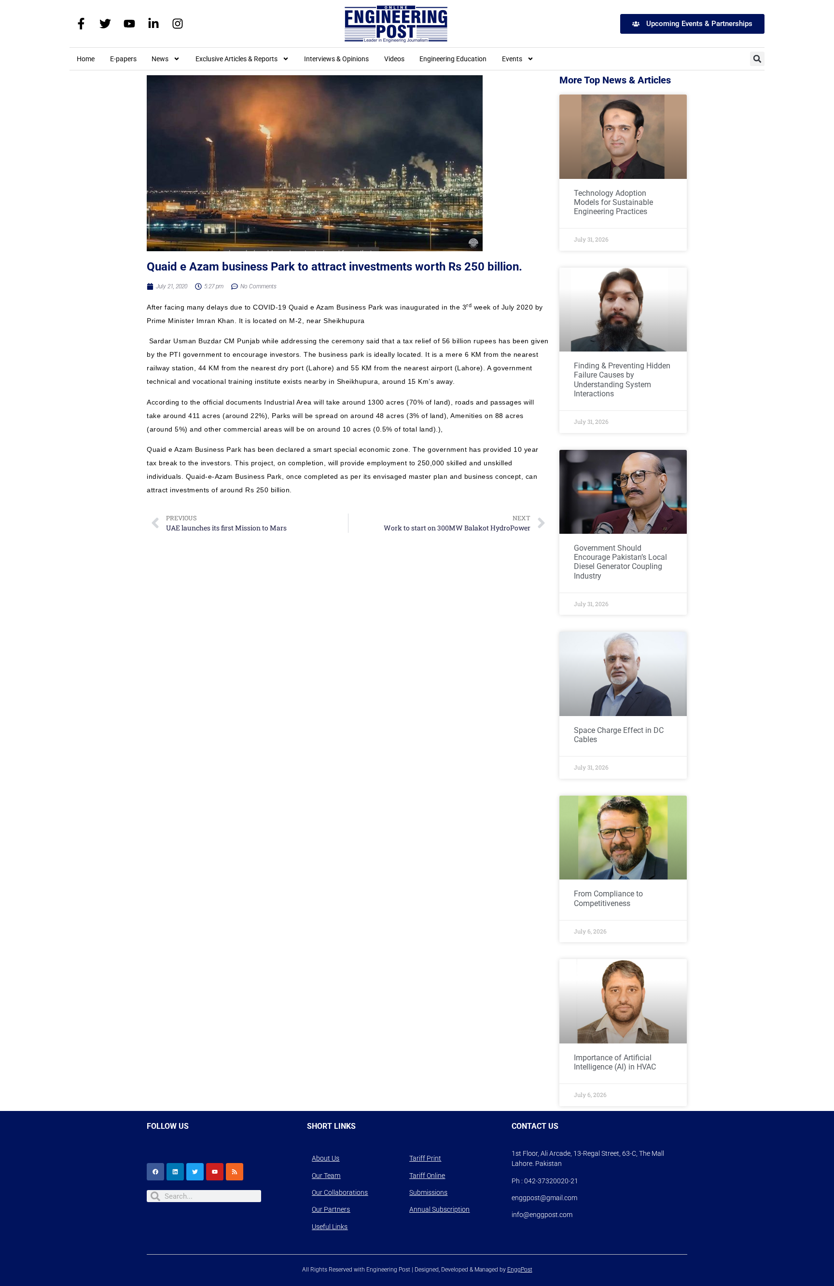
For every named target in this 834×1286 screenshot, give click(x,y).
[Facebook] (155, 1171)
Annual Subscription (439, 1209)
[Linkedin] (175, 1171)
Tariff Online (427, 1175)
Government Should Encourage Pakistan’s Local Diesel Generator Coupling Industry (620, 562)
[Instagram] (177, 23)
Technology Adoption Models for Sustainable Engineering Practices (613, 202)
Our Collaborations (340, 1192)
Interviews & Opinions (336, 59)
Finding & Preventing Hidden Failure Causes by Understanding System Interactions (622, 379)
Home (86, 59)
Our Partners (331, 1209)
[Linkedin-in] (153, 23)
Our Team (326, 1175)
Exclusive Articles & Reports (236, 59)
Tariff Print (425, 1158)
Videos (394, 59)
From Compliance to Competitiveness (608, 898)
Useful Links (330, 1227)
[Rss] (234, 1171)
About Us (325, 1158)
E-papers (123, 59)
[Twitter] (105, 23)
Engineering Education (452, 59)
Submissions (428, 1192)
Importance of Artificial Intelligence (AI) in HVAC (615, 1062)
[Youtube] (129, 23)
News (160, 59)
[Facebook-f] (81, 23)
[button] (757, 59)
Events (512, 59)
